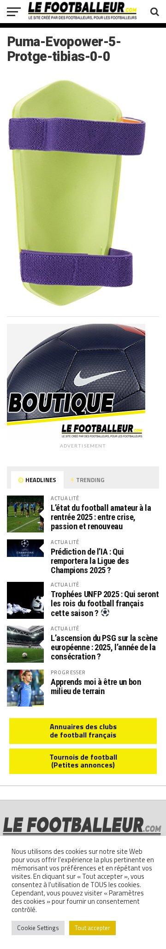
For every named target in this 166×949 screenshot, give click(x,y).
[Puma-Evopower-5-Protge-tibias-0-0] (77, 305)
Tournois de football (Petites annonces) (83, 761)
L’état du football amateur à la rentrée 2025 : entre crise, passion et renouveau (101, 517)
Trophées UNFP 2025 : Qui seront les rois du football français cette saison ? (105, 603)
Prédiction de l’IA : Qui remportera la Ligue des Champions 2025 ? (90, 561)
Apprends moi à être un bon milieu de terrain (96, 686)
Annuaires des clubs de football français (83, 730)
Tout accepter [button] (92, 927)
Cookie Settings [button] (38, 927)
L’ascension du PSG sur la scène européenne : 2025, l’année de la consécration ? (104, 647)
